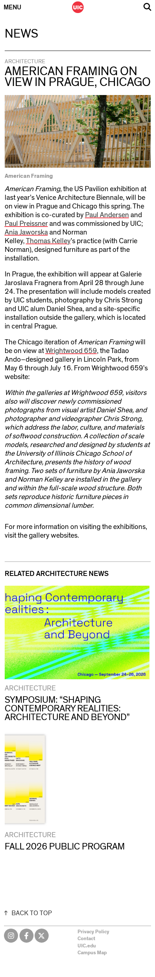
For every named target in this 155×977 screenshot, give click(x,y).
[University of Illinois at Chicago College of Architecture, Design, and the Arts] (78, 7)
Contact (86, 938)
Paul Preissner (26, 223)
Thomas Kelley (48, 241)
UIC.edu (87, 945)
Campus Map (92, 952)
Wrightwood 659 (71, 350)
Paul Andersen (107, 215)
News (21, 34)
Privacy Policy (93, 931)
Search (147, 7)
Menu (12, 7)
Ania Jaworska (26, 232)
